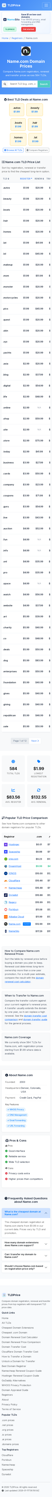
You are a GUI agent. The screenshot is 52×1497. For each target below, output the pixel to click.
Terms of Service (11, 1409)
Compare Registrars (38, 150)
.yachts (7, 352)
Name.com (15, 924)
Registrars (17, 38)
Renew (38, 179)
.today (6, 451)
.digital (6, 385)
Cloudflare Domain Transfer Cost (20, 1351)
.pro (5, 572)
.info (5, 550)
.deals (6, 649)
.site (5, 429)
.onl (5, 561)
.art (5, 616)
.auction (7, 528)
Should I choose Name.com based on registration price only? (24, 1267)
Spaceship (14, 851)
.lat (4, 242)
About (5, 1399)
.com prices (8, 1420)
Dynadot (13, 895)
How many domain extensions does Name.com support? (22, 1244)
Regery (12, 902)
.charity (7, 627)
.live (5, 517)
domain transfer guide (35, 1019)
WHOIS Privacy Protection (16, 1385)
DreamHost (15, 866)
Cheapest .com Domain (14, 1332)
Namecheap (15, 887)
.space (7, 583)
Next (34, 740)
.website (7, 605)
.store (6, 440)
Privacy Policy (9, 1404)
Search (44, 84)
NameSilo (14, 931)
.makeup (8, 264)
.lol (4, 253)
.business (8, 462)
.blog (5, 374)
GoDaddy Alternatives (14, 1380)
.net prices (7, 1425)
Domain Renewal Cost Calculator (20, 1337)
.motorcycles (10, 297)
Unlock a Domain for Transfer (18, 1361)
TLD (5, 179)
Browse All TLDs (14, 150)
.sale (5, 726)
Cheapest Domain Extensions (18, 1327)
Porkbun (13, 909)
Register (25, 179)
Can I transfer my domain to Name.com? (20, 1255)
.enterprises (10, 671)
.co (4, 638)
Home (5, 38)
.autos (6, 187)
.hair (5, 220)
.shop (6, 418)
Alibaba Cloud (16, 916)
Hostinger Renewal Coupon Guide (20, 1375)
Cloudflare (14, 880)
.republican (9, 715)
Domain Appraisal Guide (15, 1390)
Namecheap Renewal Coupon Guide (22, 1370)
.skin (5, 330)
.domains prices (10, 1444)
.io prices (7, 1434)
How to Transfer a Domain (16, 1356)
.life (5, 396)
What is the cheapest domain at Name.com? (23, 1213)
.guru (6, 506)
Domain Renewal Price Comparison (21, 1342)
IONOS (12, 873)
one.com (13, 858)
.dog (5, 660)
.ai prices (6, 1439)
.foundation (9, 682)
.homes (7, 231)
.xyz (5, 341)
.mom (6, 275)
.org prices (7, 1429)
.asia (5, 363)
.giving (6, 704)
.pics (5, 308)
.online (6, 407)
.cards (6, 473)
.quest (6, 319)
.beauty (7, 198)
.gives (6, 693)
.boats (6, 209)
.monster (8, 286)
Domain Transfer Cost (14, 1346)
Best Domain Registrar (14, 1366)
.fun (5, 539)
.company (8, 484)
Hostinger (14, 844)
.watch (7, 594)
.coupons (8, 495)
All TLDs (6, 1322)
